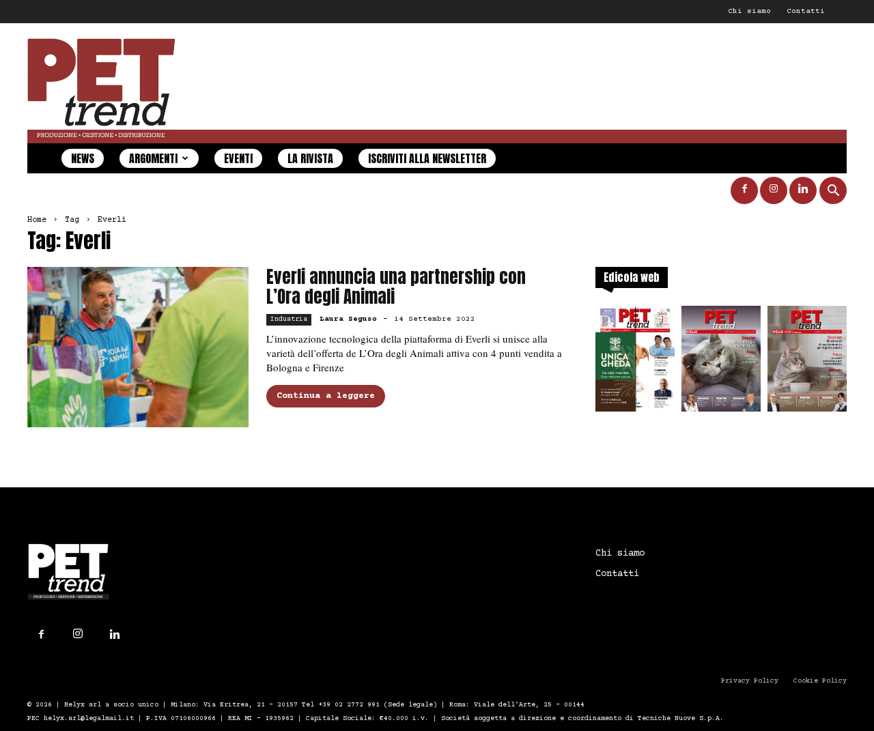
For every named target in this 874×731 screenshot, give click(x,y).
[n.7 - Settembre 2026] (635, 363)
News (82, 158)
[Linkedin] (803, 190)
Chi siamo (749, 11)
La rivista (310, 158)
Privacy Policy (749, 681)
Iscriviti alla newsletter (427, 158)
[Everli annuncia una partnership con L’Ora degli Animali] (138, 347)
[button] (833, 192)
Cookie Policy (820, 681)
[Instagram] (773, 190)
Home (36, 220)
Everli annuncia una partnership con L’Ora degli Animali (396, 286)
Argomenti (153, 158)
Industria (288, 319)
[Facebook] (744, 190)
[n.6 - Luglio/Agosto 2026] (721, 363)
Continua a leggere (326, 396)
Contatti (806, 11)
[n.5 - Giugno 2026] (807, 363)
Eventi (238, 158)
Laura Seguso (348, 319)
